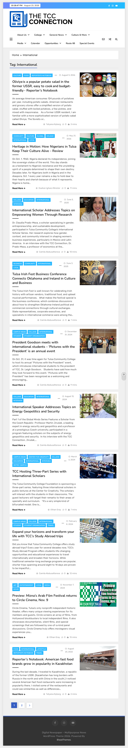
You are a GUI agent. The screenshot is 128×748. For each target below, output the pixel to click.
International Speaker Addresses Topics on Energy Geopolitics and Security (44, 409)
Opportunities (51, 43)
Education (29, 200)
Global (40, 136)
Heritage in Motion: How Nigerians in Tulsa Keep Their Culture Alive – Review (44, 148)
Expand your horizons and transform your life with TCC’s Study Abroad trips (43, 534)
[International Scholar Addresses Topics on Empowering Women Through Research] (98, 209)
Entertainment (26, 585)
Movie (16, 589)
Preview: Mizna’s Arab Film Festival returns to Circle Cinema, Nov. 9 (44, 597)
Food (26, 75)
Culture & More (79, 34)
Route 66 (70, 43)
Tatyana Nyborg (53, 124)
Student (17, 336)
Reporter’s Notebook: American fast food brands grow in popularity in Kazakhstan (43, 661)
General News (56, 34)
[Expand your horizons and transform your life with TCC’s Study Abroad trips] (98, 530)
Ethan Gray (56, 509)
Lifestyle (41, 649)
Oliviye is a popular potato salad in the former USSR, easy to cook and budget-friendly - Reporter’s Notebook (41, 86)
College (38, 34)
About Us (22, 34)
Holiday (50, 136)
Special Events (87, 43)
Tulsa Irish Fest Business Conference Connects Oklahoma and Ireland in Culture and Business (43, 278)
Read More (17, 124)
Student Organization (34, 336)
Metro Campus (20, 465)
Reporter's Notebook (42, 75)
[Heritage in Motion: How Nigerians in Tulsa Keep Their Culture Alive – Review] (98, 145)
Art (15, 585)
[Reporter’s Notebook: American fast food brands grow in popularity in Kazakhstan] (98, 658)
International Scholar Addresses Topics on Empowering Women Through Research (43, 212)
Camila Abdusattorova (49, 252)
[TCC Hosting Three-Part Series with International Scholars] (98, 466)
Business (17, 264)
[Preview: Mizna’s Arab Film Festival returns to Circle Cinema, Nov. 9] (98, 594)
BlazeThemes (64, 739)
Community (18, 136)
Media (20, 43)
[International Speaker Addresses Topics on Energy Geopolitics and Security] (98, 406)
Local (32, 140)
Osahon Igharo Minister (49, 188)
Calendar (35, 43)
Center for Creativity (39, 457)
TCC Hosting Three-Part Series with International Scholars (39, 473)
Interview (17, 204)
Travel (51, 525)
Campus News (19, 332)
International (19, 140)
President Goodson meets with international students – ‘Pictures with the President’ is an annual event (43, 346)
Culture (17, 75)
